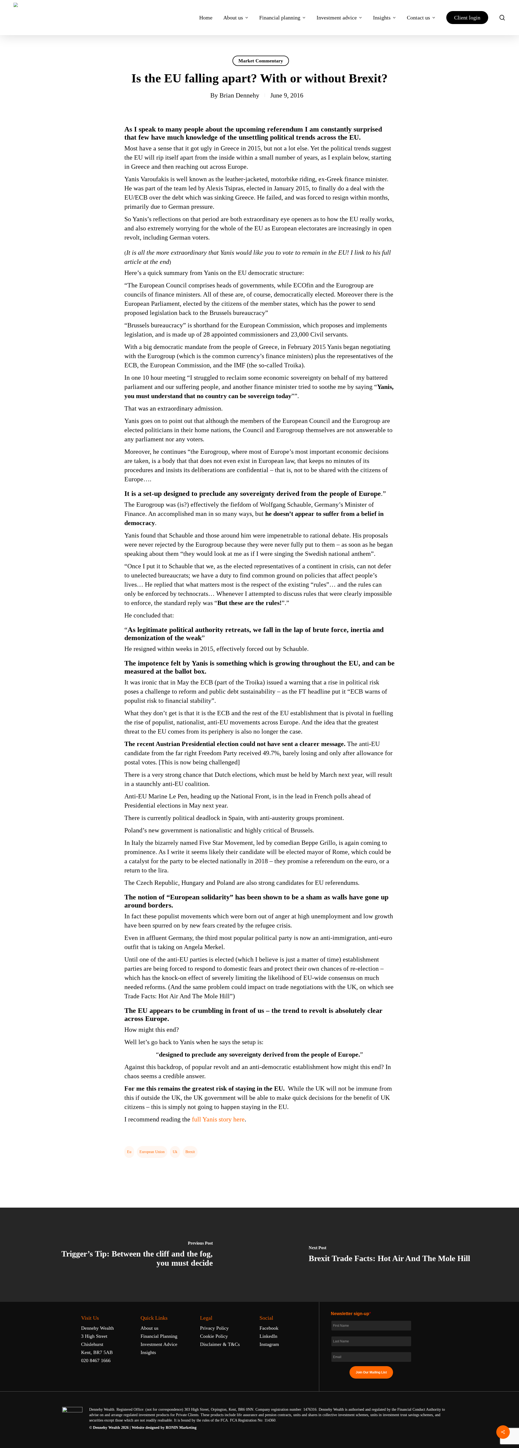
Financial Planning (159, 1336)
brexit (190, 1152)
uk (175, 1152)
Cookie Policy (214, 1336)
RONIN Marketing (181, 1428)
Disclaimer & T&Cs (220, 1344)
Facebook (269, 1328)
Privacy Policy (214, 1328)
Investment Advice (159, 1344)
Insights (148, 1352)
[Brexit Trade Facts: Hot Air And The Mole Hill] (389, 1255)
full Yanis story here (218, 1119)
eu (129, 1152)
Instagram (269, 1344)
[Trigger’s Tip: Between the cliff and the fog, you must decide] (130, 1255)
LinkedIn (268, 1336)
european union (152, 1152)
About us (149, 1328)
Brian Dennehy (239, 95)
